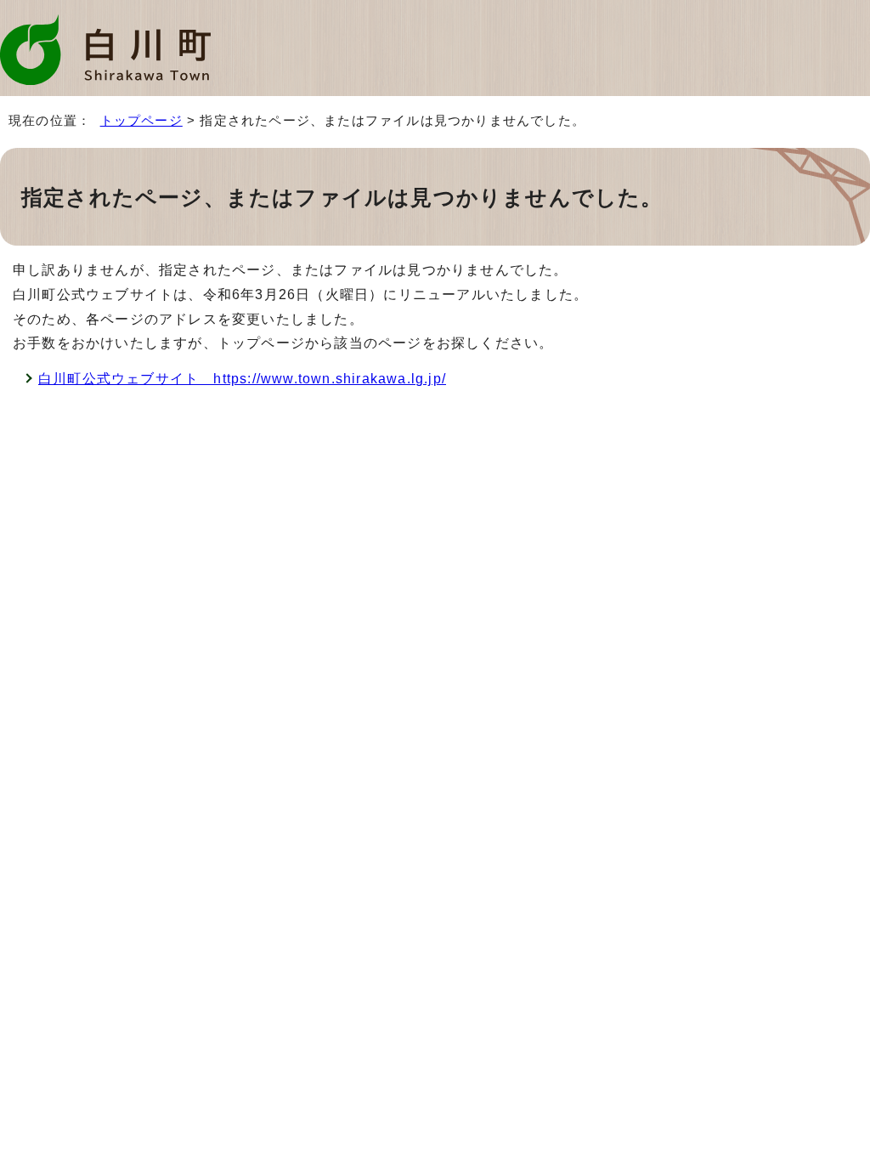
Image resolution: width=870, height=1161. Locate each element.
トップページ (141, 120)
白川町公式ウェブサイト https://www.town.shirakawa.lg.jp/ (242, 378)
